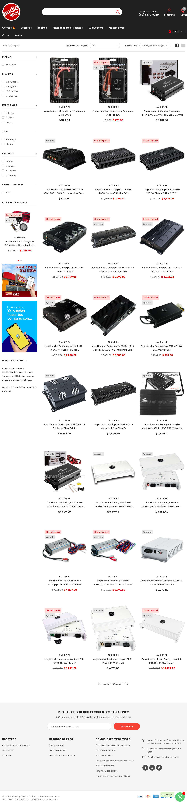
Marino (9, 144)
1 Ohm (9, 122)
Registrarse (169, 14)
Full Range (11, 139)
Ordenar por (131, 45)
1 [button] (18, 260)
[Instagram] (152, 768)
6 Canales (11, 175)
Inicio (4, 45)
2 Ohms (10, 117)
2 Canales (11, 166)
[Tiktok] (159, 768)
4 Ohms (10, 113)
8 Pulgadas (11, 86)
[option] (20, 233)
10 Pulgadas (12, 91)
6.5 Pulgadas (12, 81)
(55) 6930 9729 (149, 14)
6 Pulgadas (11, 96)
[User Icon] (169, 10)
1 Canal (9, 161)
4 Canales (11, 170)
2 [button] (21, 260)
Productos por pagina (76, 45)
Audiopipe (15, 45)
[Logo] (20, 12)
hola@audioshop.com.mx (166, 757)
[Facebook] (145, 768)
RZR (8, 192)
